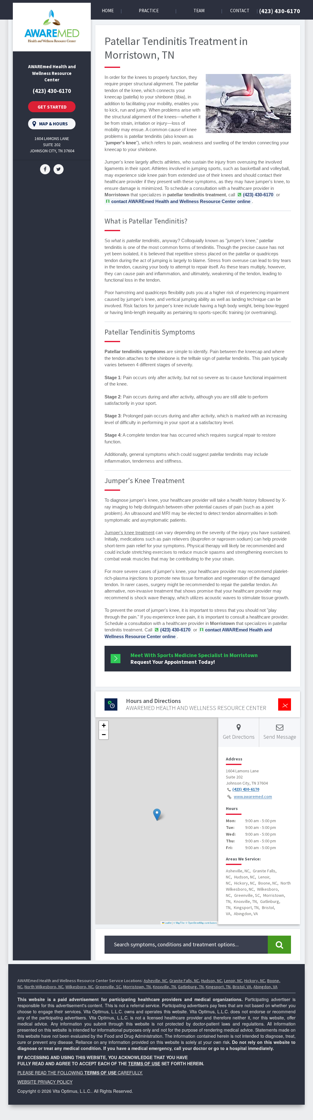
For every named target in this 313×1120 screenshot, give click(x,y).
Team (198, 10)
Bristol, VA (242, 986)
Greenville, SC (108, 986)
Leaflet (167, 922)
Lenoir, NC (233, 980)
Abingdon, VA (265, 986)
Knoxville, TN (164, 986)
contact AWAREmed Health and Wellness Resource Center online (180, 201)
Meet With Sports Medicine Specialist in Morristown (194, 658)
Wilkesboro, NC (79, 986)
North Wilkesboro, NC (43, 986)
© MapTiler (179, 922)
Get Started (52, 107)
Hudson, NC (211, 980)
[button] (157, 814)
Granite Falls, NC (184, 980)
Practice (149, 10)
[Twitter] (58, 169)
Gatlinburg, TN (191, 986)
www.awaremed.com (253, 797)
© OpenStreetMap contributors (201, 922)
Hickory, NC (254, 980)
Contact (239, 10)
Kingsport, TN (218, 986)
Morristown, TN (137, 986)
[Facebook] (45, 169)
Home (108, 10)
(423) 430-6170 (279, 11)
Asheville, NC (155, 980)
